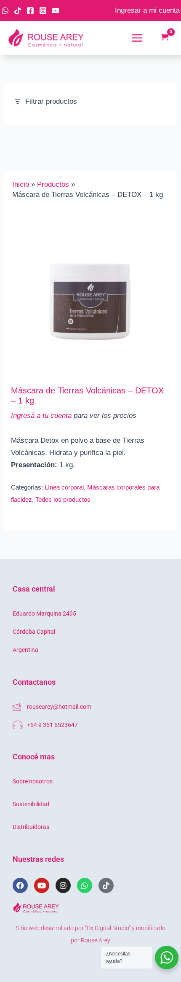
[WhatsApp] (5, 10)
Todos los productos (62, 499)
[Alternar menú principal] (137, 38)
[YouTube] (55, 10)
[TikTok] (17, 10)
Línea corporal (64, 487)
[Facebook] (30, 10)
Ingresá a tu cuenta (41, 416)
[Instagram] (43, 10)
